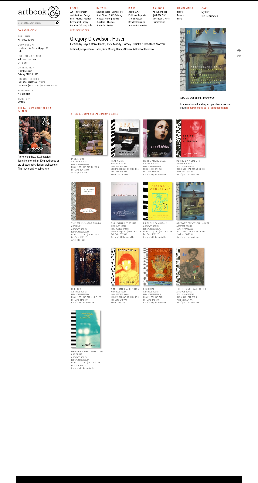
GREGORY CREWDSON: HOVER (192, 223)
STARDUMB (149, 289)
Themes (110, 22)
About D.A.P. (134, 11)
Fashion (87, 18)
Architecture (76, 15)
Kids (90, 25)
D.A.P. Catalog (115, 15)
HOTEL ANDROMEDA (154, 161)
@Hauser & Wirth (161, 18)
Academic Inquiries (137, 25)
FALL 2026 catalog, (41, 156)
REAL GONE (117, 161)
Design (87, 15)
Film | (73, 18)
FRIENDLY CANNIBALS (155, 223)
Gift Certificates (210, 16)
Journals (101, 25)
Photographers (112, 18)
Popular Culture (78, 25)
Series (110, 25)
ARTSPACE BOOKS (79, 30)
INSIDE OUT (77, 159)
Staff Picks (102, 15)
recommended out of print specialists (207, 107)
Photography (81, 11)
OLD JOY (76, 289)
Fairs (179, 18)
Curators (101, 22)
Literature (75, 22)
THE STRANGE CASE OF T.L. (191, 289)
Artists (100, 18)
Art (71, 11)
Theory (84, 22)
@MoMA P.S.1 (159, 15)
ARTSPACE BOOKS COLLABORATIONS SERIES (94, 114)
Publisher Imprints (137, 15)
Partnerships (159, 22)
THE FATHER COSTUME (124, 223)
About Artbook (160, 11)
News (180, 11)
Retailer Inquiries (136, 22)
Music (79, 18)
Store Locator (135, 18)
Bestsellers (117, 11)
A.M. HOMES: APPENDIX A (125, 289)
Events (180, 15)
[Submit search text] (57, 23)
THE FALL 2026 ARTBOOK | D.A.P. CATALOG (36, 110)
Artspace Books (26, 40)
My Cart (205, 12)
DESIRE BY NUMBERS (188, 161)
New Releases (103, 11)
